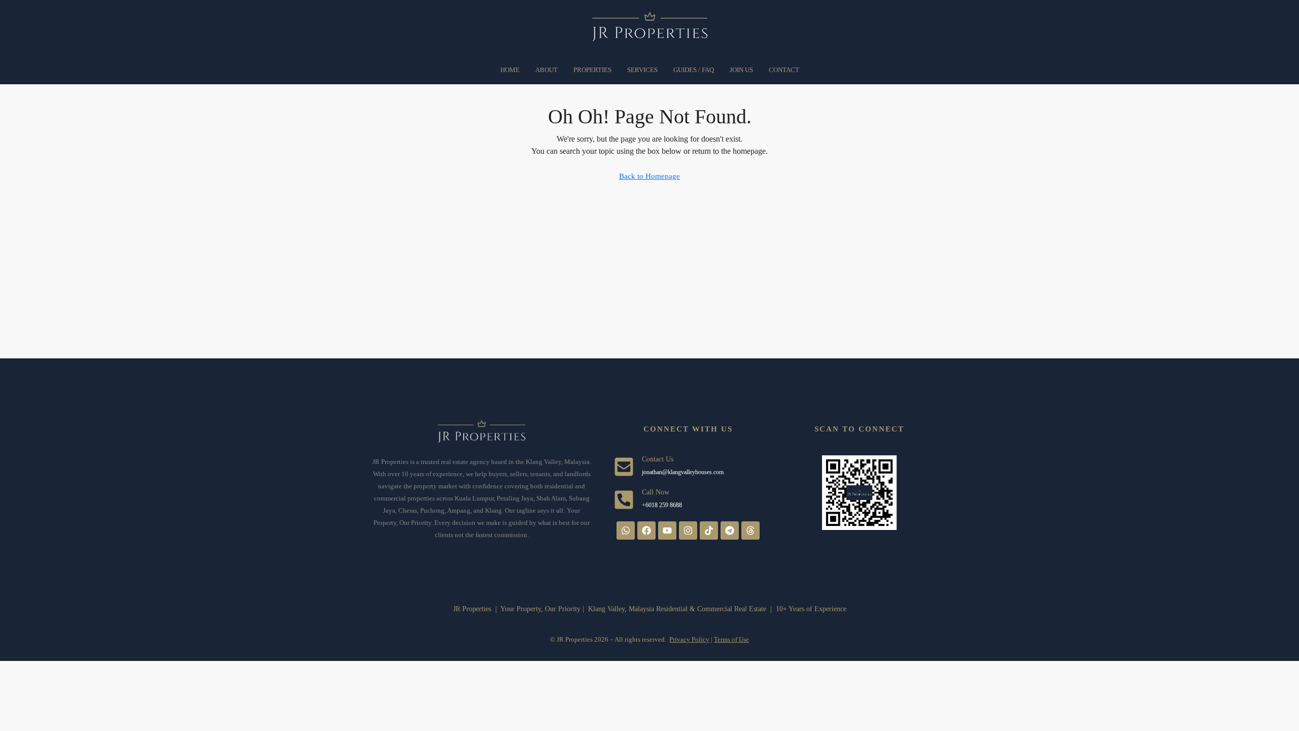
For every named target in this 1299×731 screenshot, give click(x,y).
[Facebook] (646, 530)
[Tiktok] (709, 530)
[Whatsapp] (626, 530)
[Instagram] (688, 530)
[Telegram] (730, 530)
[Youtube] (667, 530)
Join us (741, 70)
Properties (592, 70)
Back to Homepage (649, 176)
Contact (784, 70)
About (546, 70)
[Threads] (750, 530)
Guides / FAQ (693, 70)
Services (642, 70)
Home (510, 70)
